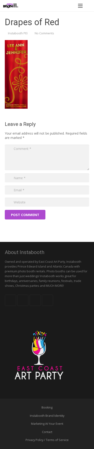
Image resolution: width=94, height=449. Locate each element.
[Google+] (35, 300)
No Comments (44, 33)
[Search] (89, 5)
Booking (47, 407)
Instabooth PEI (18, 33)
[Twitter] (23, 300)
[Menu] (80, 5)
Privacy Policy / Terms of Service (47, 440)
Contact (47, 432)
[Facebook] (10, 300)
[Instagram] (47, 300)
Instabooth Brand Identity (47, 416)
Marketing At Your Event (47, 424)
